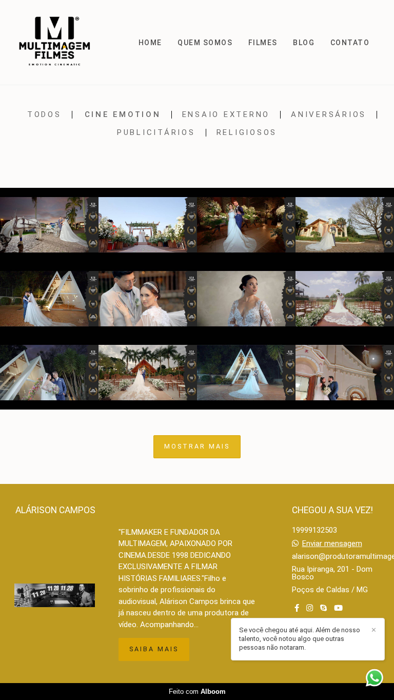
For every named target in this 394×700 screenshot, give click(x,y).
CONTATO (350, 42)
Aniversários (328, 115)
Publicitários (156, 133)
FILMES (263, 42)
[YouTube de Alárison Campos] (338, 608)
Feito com (197, 691)
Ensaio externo (226, 115)
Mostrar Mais (197, 446)
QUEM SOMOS (205, 42)
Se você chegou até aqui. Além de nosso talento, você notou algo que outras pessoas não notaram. (299, 638)
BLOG (303, 42)
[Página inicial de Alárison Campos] (59, 42)
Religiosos (247, 133)
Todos (44, 115)
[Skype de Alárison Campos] (323, 608)
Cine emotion (123, 115)
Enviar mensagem (332, 544)
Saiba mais (154, 649)
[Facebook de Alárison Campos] (296, 608)
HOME (150, 42)
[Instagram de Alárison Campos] (309, 608)
